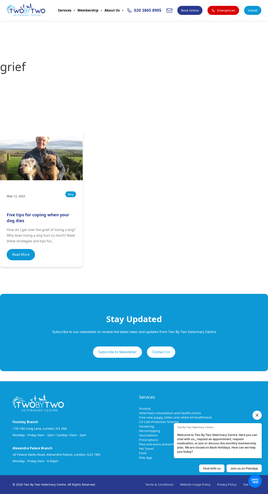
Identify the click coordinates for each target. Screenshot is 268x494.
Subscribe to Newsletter (117, 352)
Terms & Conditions (159, 484)
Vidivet (253, 10)
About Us (112, 10)
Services (65, 10)
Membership (88, 10)
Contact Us (161, 352)
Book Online (190, 10)
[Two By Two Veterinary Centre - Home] (26, 10)
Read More (21, 254)
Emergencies (226, 10)
